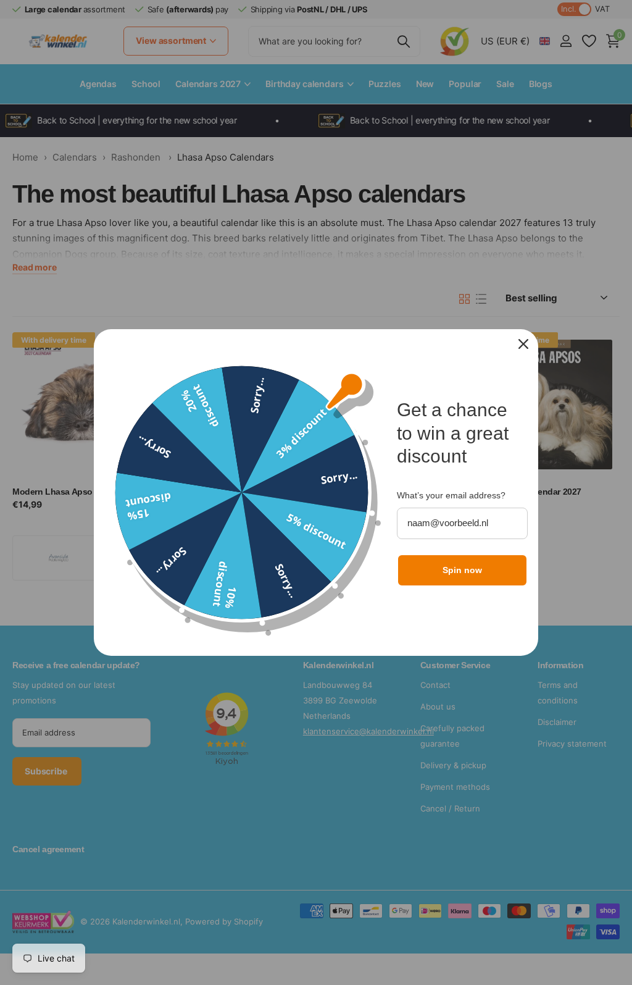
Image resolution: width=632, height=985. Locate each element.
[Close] (523, 344)
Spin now (462, 570)
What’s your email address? (451, 495)
